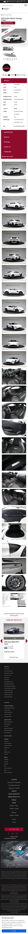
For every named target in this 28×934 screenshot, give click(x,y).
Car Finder (6, 702)
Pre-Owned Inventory (8, 671)
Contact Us (6, 741)
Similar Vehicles (8, 23)
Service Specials (7, 724)
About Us (6, 754)
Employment (6, 747)
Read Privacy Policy (8, 927)
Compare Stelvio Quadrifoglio (10, 688)
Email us (14, 799)
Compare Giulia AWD (8, 694)
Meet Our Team (7, 752)
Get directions (14, 829)
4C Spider (6, 763)
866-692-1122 (16, 797)
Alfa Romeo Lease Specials (9, 707)
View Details (14, 657)
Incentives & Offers (7, 716)
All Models (6, 759)
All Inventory (6, 679)
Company (6, 739)
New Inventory (7, 668)
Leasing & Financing (8, 705)
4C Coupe (6, 761)
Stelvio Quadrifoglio (8, 772)
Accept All (14, 931)
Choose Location (14, 836)
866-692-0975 (16, 794)
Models (6, 757)
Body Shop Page (7, 732)
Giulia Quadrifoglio (7, 768)
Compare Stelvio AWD (8, 690)
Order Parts (6, 726)
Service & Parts (7, 719)
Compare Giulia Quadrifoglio (9, 686)
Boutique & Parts (8, 735)
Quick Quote (6, 677)
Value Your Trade (7, 675)
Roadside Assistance (8, 730)
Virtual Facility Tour (8, 745)
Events (5, 749)
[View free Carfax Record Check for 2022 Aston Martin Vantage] (8, 50)
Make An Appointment (8, 721)
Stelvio (5, 770)
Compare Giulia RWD (8, 696)
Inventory (6, 666)
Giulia (5, 766)
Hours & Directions (7, 743)
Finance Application (8, 712)
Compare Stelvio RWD (8, 692)
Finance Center (7, 710)
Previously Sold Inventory (9, 683)
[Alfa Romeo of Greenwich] (7, 5)
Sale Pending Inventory (8, 681)
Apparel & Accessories (8, 728)
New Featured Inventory (8, 673)
